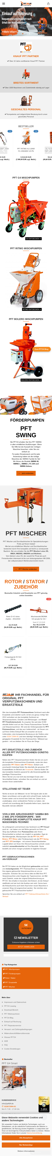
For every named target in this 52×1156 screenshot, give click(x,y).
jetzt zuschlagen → (9, 1089)
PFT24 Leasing (10, 1006)
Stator (35, 581)
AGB (6, 1041)
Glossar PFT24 (10, 1037)
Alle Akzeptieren (26, 1138)
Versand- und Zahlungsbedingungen (18, 1029)
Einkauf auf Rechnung (12, 1022)
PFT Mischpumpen (12, 969)
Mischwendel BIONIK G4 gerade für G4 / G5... (39, 618)
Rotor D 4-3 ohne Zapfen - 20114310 (13, 618)
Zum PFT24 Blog (41, 349)
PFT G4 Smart (10, 1063)
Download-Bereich (11, 1010)
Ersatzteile (29, 769)
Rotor (13, 581)
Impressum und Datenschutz (15, 1002)
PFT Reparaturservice (12, 1025)
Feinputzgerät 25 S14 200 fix (13, 658)
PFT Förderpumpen (12, 974)
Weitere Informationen (26, 1151)
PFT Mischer (10, 987)
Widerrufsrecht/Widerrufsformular (17, 1033)
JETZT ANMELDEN (26, 947)
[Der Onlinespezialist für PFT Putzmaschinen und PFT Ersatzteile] (26, 3)
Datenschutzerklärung (34, 1133)
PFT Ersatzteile (11, 982)
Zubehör (26, 587)
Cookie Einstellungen (12, 1049)
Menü (3, 3)
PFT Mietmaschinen (12, 1014)
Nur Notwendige (26, 1145)
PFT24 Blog (8, 1018)
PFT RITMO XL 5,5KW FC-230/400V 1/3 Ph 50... (26, 150)
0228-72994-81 (13, 736)
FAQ (6, 1045)
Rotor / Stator (10, 978)
